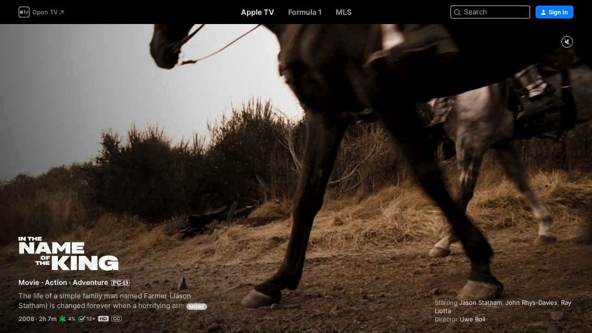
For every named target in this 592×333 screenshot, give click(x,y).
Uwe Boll (472, 319)
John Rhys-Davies (531, 302)
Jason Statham (480, 302)
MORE (196, 306)
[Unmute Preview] (567, 42)
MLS (344, 12)
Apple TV (257, 12)
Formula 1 (305, 12)
